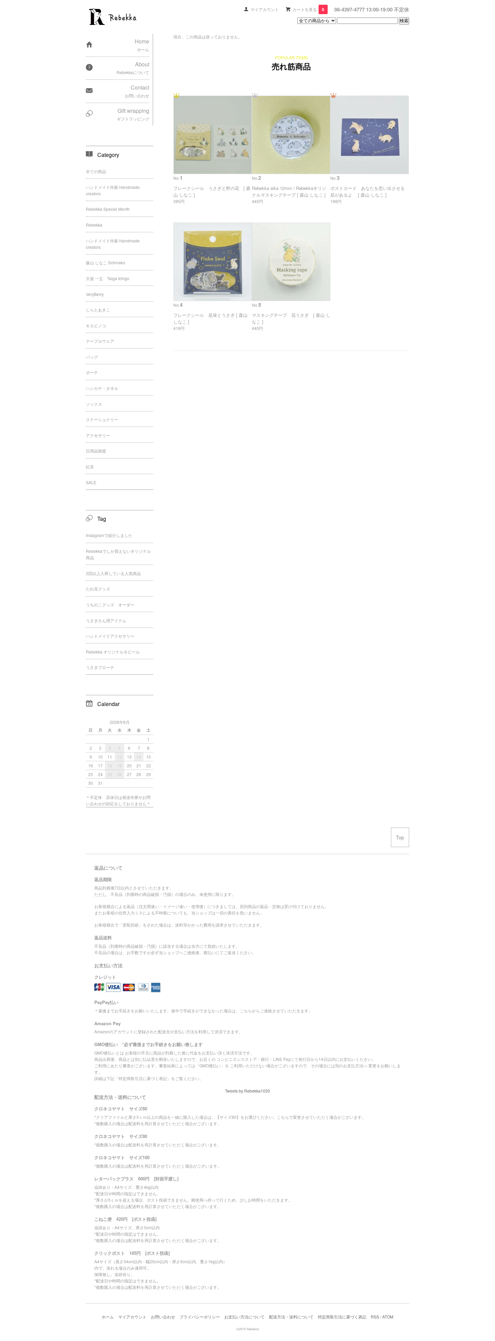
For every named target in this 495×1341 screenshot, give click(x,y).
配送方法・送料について (291, 1316)
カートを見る (308, 9)
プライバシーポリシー (199, 1316)
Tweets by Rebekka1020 (247, 1091)
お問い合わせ (163, 1316)
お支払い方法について (244, 1316)
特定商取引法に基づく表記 (342, 1316)
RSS (375, 1316)
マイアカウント (265, 9)
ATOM (387, 1316)
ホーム (108, 1316)
